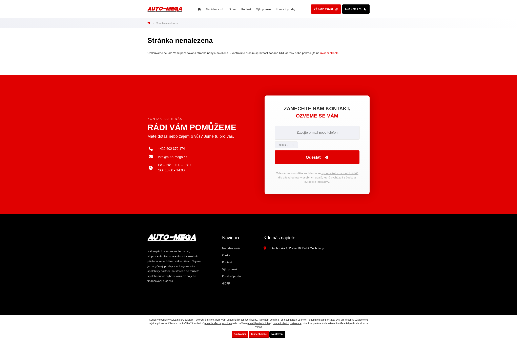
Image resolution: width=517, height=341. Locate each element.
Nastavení (277, 334)
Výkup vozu (323, 8)
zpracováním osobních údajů (340, 173)
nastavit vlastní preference (287, 323)
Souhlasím (240, 334)
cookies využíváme (169, 319)
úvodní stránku (329, 53)
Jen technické (259, 334)
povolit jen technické (258, 323)
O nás (232, 9)
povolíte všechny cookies (218, 323)
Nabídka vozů (215, 9)
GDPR (226, 283)
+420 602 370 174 (171, 149)
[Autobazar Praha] (199, 9)
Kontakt (246, 9)
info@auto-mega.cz (172, 157)
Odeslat (313, 157)
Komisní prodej (285, 9)
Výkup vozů (263, 9)
